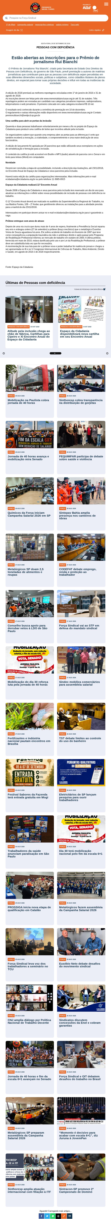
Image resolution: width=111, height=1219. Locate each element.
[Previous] (4, 353)
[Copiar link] (64, 1216)
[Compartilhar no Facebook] (41, 1216)
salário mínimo (62, 24)
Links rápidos (95, 30)
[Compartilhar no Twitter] (47, 1216)
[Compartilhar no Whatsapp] (53, 1216)
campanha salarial (25, 24)
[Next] (107, 353)
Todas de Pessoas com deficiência (88, 289)
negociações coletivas (44, 24)
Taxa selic (75, 24)
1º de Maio (10, 24)
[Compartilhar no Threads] (58, 1216)
